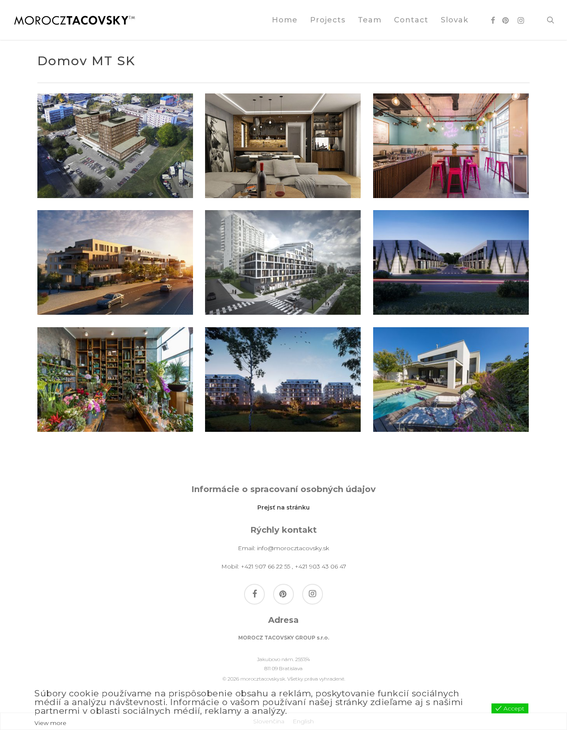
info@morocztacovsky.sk (293, 548)
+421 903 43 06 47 (320, 566)
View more (50, 723)
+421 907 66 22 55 (265, 566)
